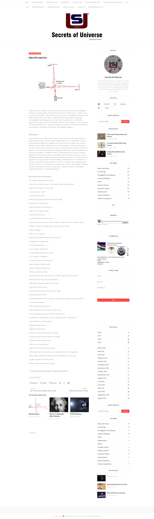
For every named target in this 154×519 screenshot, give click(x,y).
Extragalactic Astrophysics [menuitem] (113, 2)
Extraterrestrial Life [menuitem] (95, 7)
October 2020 (113, 371)
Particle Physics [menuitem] (68, 7)
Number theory (113, 447)
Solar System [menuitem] (77, 2)
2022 (113, 332)
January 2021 (113, 361)
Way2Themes (71, 516)
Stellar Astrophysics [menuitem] (92, 2)
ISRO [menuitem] (27, 7)
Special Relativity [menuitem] (38, 7)
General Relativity (113, 178)
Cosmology (113, 172)
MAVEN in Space (76, 414)
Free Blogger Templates (93, 516)
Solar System (113, 192)
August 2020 (113, 378)
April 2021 (113, 354)
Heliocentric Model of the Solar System (117, 135)
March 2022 (113, 348)
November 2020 (113, 368)
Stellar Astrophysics (113, 198)
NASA (113, 444)
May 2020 (113, 388)
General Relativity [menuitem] (53, 7)
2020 (113, 339)
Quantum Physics (113, 188)
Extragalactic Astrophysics (113, 175)
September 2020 (113, 375)
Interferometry (34, 414)
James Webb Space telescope (116, 493)
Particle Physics (113, 185)
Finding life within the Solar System (116, 153)
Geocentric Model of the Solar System (116, 144)
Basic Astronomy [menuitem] (37, 2)
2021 (113, 336)
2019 (113, 342)
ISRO (113, 182)
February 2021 (113, 358)
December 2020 (113, 365)
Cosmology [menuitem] (81, 7)
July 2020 (113, 381)
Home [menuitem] (26, 2)
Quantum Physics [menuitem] (52, 2)
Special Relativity (113, 195)
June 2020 (113, 385)
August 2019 (113, 398)
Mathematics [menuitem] (65, 2)
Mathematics (113, 440)
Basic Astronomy (35, 377)
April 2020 (113, 391)
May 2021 (113, 351)
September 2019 (113, 395)
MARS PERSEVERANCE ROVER (117, 484)
